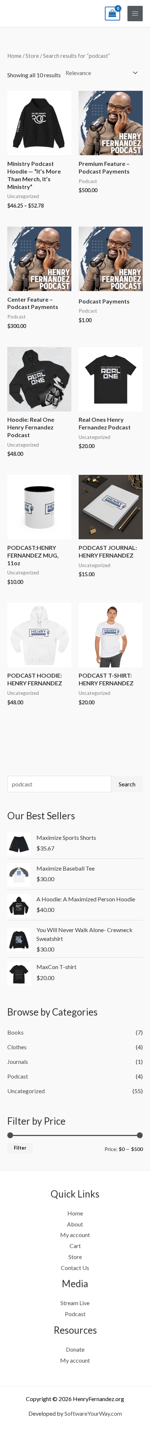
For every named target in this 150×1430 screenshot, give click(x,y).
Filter (20, 1148)
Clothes (17, 1046)
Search (127, 784)
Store (32, 55)
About (75, 1224)
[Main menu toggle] (135, 13)
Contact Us (75, 1267)
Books (15, 1032)
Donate (75, 1349)
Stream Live (75, 1302)
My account (75, 1234)
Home (14, 55)
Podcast (17, 1076)
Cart (75, 1245)
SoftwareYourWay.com (93, 1413)
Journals (17, 1061)
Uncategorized (26, 1090)
